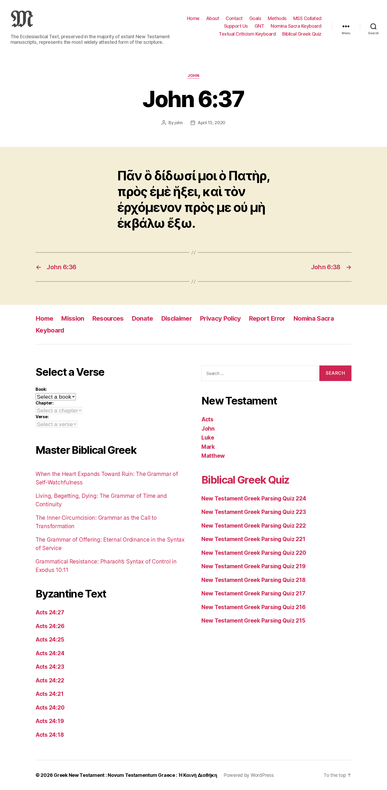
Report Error (267, 318)
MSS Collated (307, 18)
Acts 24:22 (50, 680)
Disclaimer (176, 318)
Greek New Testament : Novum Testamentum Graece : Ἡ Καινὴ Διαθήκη (135, 775)
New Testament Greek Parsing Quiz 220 (253, 553)
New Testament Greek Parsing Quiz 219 (253, 566)
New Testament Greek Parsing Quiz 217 (253, 593)
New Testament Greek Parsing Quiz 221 (253, 539)
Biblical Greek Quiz (301, 34)
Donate (142, 318)
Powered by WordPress (249, 775)
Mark (208, 447)
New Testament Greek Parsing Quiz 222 (253, 525)
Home (193, 18)
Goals (255, 18)
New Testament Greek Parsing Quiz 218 (253, 580)
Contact (234, 18)
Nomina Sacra (313, 318)
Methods (277, 18)
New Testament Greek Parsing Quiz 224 (253, 498)
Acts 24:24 (50, 653)
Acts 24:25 (50, 639)
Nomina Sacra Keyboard (296, 26)
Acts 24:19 (50, 721)
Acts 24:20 (50, 707)
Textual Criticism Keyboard (247, 34)
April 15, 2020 (211, 122)
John (193, 75)
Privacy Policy (220, 318)
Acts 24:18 (50, 734)
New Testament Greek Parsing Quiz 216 (253, 607)
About (212, 18)
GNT (259, 26)
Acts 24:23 (50, 666)
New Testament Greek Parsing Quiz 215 (253, 620)
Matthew (213, 455)
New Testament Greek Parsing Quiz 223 (253, 512)
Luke (207, 437)
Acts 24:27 (50, 612)
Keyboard (50, 330)
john (179, 122)
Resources (108, 318)
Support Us (236, 26)
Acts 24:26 (50, 626)
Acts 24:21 (49, 694)
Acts (207, 419)
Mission (72, 318)
